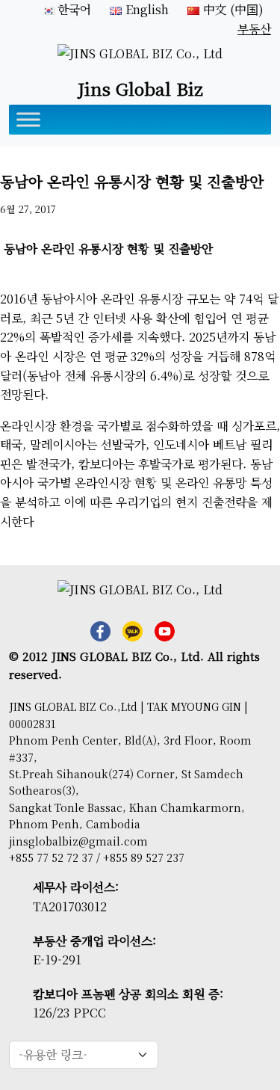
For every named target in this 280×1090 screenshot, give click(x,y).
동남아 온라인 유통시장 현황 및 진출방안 (110, 248)
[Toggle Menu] (28, 120)
